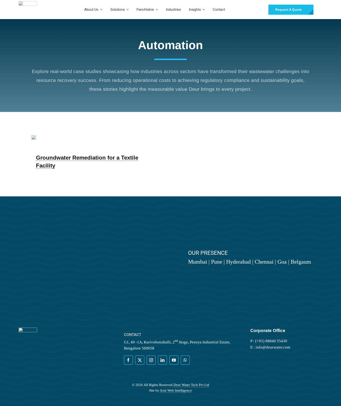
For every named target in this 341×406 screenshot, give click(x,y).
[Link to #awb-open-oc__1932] (320, 9)
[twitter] (139, 360)
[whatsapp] (185, 360)
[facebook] (128, 360)
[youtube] (173, 360)
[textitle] (33, 137)
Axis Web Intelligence (176, 390)
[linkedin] (162, 360)
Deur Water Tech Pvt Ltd (191, 385)
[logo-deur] (28, 3)
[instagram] (151, 360)
